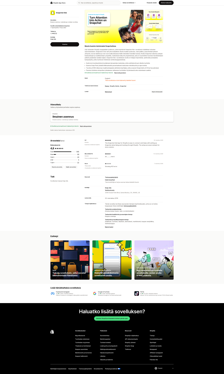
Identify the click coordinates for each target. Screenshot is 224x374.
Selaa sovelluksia (128, 3)
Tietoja (152, 335)
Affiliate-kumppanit (156, 353)
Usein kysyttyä (110, 180)
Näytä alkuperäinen (120, 73)
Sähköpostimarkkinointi (108, 349)
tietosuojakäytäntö (130, 206)
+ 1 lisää (154, 38)
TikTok (142, 292)
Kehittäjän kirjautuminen (58, 369)
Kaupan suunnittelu (81, 349)
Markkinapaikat (105, 339)
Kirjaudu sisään (152, 3)
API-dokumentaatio (131, 339)
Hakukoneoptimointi (106, 353)
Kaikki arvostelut (71, 167)
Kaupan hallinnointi (81, 356)
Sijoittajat (153, 342)
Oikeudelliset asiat (156, 356)
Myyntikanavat (80, 335)
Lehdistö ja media (156, 346)
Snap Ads (53, 39)
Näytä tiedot (109, 227)
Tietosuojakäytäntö (111, 177)
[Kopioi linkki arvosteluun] (87, 140)
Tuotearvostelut (105, 342)
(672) (55, 33)
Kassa (107, 86)
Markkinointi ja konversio (83, 353)
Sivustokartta (98, 369)
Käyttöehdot (72, 369)
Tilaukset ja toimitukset (83, 346)
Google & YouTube (103, 292)
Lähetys (102, 356)
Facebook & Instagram (63, 292)
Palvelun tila (154, 360)
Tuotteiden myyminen (82, 342)
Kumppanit (153, 349)
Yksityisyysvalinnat (111, 369)
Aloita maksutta (166, 3)
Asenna (64, 44)
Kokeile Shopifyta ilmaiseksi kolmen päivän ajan (112, 318)
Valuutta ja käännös (106, 360)
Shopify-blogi (129, 346)
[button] (70, 293)
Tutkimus (128, 349)
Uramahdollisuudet (156, 339)
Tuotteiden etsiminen (82, 339)
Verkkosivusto (109, 190)
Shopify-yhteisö (130, 342)
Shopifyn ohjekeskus (132, 335)
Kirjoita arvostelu (57, 167)
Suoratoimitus (104, 335)
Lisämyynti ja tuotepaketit (108, 346)
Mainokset (108, 92)
